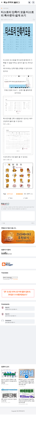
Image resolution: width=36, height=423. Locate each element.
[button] (2, 2)
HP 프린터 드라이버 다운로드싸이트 (9, 400)
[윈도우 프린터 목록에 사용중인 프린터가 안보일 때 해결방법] (9, 373)
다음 (3, 223)
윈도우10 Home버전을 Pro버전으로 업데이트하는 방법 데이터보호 (26, 400)
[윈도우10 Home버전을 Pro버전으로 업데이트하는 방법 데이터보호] (27, 393)
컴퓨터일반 (5, 8)
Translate (15, 279)
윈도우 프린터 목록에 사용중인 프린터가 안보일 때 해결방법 (8, 381)
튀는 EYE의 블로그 (12, 2)
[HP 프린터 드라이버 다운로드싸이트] (9, 393)
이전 (32, 223)
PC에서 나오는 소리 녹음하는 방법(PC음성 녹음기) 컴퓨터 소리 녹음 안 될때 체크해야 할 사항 (26, 382)
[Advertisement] (18, 345)
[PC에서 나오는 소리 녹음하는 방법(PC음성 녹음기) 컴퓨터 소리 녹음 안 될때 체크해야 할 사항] (27, 373)
